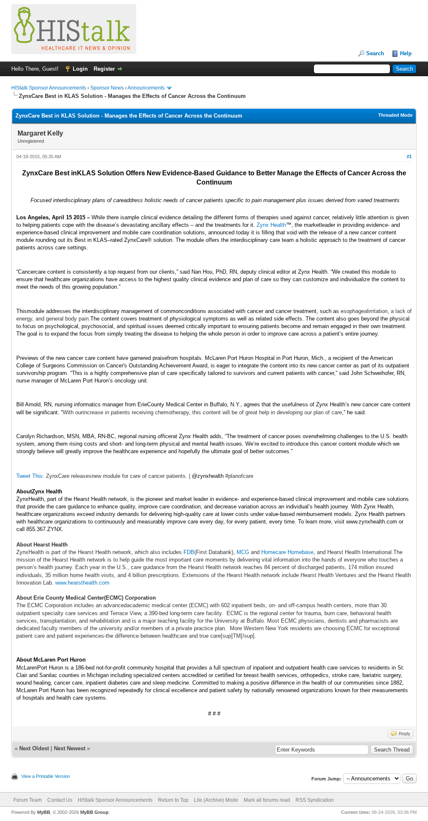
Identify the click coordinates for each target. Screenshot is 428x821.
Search (375, 53)
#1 (409, 156)
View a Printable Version (45, 776)
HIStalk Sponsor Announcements (48, 88)
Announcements (146, 88)
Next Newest (69, 748)
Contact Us (59, 800)
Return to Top (173, 800)
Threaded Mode (395, 115)
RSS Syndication (315, 800)
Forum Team (27, 800)
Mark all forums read (267, 800)
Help (406, 53)
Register (104, 69)
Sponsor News (107, 88)
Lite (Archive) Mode (216, 800)
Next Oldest (34, 748)
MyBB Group (94, 812)
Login (80, 69)
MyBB (43, 812)
